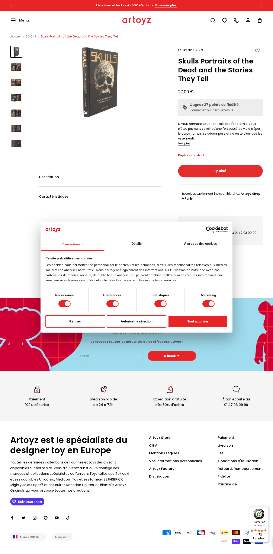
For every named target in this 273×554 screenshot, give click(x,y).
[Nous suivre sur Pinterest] (46, 518)
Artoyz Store (159, 437)
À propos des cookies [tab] (200, 243)
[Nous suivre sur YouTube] (57, 518)
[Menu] (266, 508)
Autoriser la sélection (136, 321)
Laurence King (190, 50)
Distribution (159, 476)
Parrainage (227, 484)
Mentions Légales (164, 453)
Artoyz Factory (161, 468)
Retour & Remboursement (240, 468)
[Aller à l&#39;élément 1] (16, 52)
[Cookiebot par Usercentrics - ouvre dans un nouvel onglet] (209, 229)
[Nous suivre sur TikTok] (68, 518)
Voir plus (184, 143)
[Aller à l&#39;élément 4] (16, 98)
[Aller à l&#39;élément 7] (16, 144)
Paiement (226, 437)
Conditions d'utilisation (238, 461)
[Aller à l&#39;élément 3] (16, 82)
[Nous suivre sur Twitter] (23, 518)
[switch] (112, 303)
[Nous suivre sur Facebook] (12, 518)
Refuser (75, 321)
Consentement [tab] (72, 244)
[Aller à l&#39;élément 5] (16, 113)
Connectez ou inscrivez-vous (211, 110)
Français (60, 537)
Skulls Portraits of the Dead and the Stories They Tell (79, 36)
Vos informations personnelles (175, 461)
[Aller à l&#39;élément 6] (16, 128)
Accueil (15, 36)
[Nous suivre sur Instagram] (34, 518)
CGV (153, 445)
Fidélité (224, 476)
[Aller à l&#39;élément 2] (16, 67)
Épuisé (220, 170)
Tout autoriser (197, 321)
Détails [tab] (136, 243)
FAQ (221, 453)
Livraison (225, 445)
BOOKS (31, 36)
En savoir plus (166, 5)
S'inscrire (172, 356)
